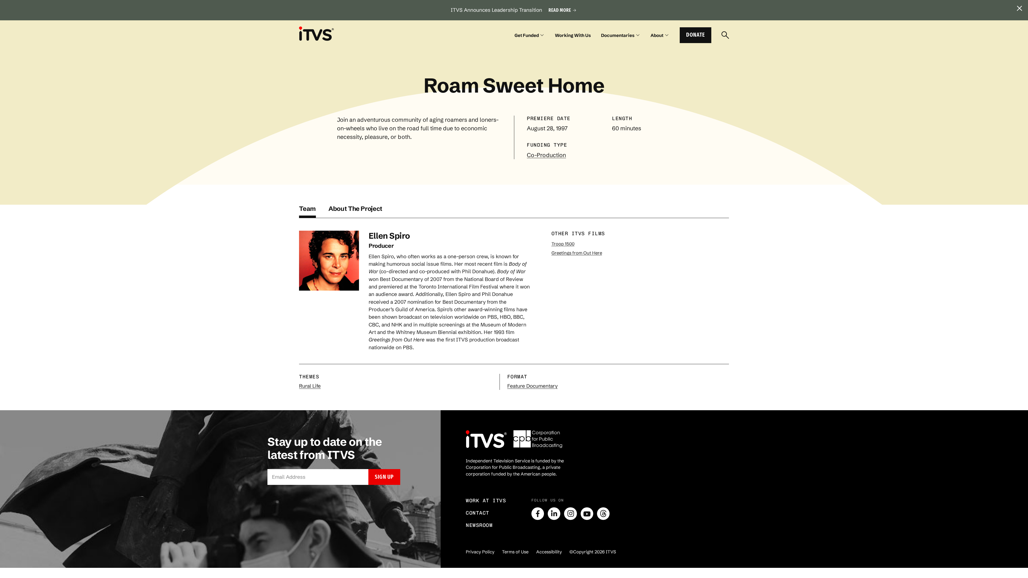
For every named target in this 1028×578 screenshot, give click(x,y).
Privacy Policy (480, 551)
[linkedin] (554, 513)
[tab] (307, 211)
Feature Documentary (532, 386)
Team (307, 208)
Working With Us (573, 35)
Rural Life (310, 386)
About (657, 35)
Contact (477, 513)
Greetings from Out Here (576, 253)
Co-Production (546, 154)
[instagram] (570, 513)
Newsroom (479, 525)
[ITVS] (316, 33)
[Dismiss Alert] (1019, 8)
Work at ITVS (486, 500)
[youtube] (587, 513)
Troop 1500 (563, 243)
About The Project (355, 208)
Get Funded (527, 35)
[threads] (603, 513)
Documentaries (617, 35)
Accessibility (549, 551)
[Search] (725, 35)
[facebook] (537, 513)
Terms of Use (515, 551)
